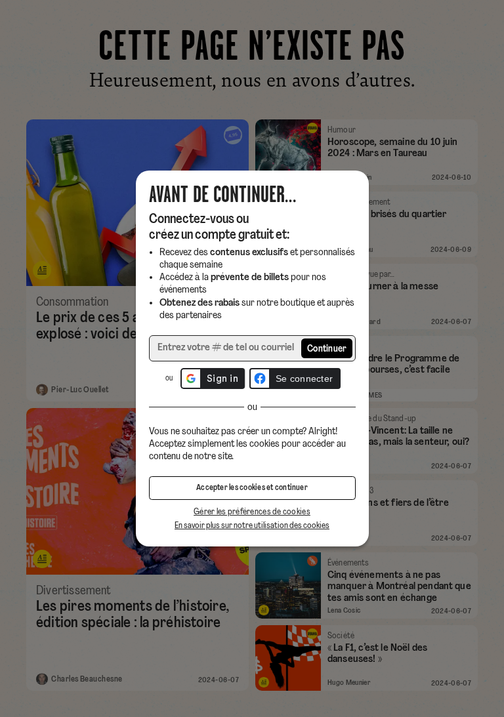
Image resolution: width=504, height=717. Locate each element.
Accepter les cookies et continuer (252, 488)
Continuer (327, 349)
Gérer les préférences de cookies (252, 512)
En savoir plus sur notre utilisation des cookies (252, 526)
